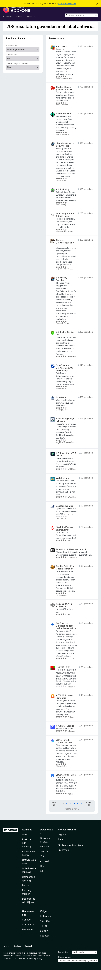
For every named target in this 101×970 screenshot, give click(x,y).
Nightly (62, 834)
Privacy (6, 946)
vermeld (19, 953)
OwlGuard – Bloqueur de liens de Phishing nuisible (66, 626)
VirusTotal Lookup (65, 726)
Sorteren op (11, 45)
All (41, 871)
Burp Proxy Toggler (61, 278)
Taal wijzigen (63, 952)
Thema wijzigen (65, 957)
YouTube (45, 921)
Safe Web (61, 397)
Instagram (45, 916)
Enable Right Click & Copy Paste (65, 214)
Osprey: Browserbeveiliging (65, 242)
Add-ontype (11, 54)
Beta (60, 839)
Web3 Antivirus (63, 113)
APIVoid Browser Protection (64, 696)
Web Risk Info (63, 478)
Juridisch (28, 946)
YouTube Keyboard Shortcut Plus (65, 528)
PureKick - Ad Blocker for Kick (71, 549)
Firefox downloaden (67, 3)
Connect (26, 919)
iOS (42, 856)
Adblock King (62, 189)
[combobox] (81, 15)
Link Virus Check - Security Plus (65, 144)
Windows (45, 846)
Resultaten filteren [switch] (15, 38)
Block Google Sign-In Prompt (65, 419)
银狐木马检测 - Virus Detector (66, 776)
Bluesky (44, 930)
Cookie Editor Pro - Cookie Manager (65, 567)
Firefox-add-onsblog (26, 843)
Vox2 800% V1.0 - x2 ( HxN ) (65, 605)
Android (44, 861)
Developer (27, 929)
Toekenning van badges (17, 63)
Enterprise (63, 850)
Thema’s (20, 16)
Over (24, 834)
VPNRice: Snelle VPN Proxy (66, 454)
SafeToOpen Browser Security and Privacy (64, 368)
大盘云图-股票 (63, 667)
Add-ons (27, 829)
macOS (44, 851)
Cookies (17, 946)
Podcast (44, 935)
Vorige (54, 804)
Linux (43, 866)
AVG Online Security (61, 47)
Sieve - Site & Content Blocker (64, 741)
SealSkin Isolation (65, 506)
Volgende (88, 804)
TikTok (43, 925)
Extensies (7, 16)
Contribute (28, 924)
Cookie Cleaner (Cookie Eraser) (64, 88)
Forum (25, 885)
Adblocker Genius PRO (65, 333)
